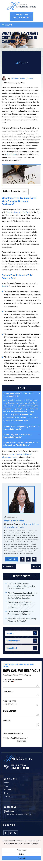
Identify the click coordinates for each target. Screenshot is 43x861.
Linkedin (34, 559)
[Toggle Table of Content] (23, 192)
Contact (7, 797)
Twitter (28, 559)
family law (11, 154)
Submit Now (22, 741)
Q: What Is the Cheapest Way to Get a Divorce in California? (19, 427)
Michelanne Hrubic (18, 79)
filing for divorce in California (18, 212)
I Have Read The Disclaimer (17, 738)
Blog (6, 793)
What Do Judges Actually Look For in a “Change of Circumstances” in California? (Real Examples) (22, 595)
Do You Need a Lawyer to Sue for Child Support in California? (21, 613)
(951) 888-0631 (21, 17)
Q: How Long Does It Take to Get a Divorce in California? (17, 435)
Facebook (22, 559)
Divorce (30, 79)
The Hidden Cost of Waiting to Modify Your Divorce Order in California (20, 605)
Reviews (7, 790)
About (6, 786)
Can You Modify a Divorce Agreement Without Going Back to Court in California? (21, 586)
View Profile (11, 559)
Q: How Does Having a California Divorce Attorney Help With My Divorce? (20, 443)
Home (6, 783)
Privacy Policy (17, 733)
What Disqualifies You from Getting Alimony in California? (22, 620)
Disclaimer (7, 733)
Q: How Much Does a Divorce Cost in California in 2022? (18, 394)
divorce (5, 286)
